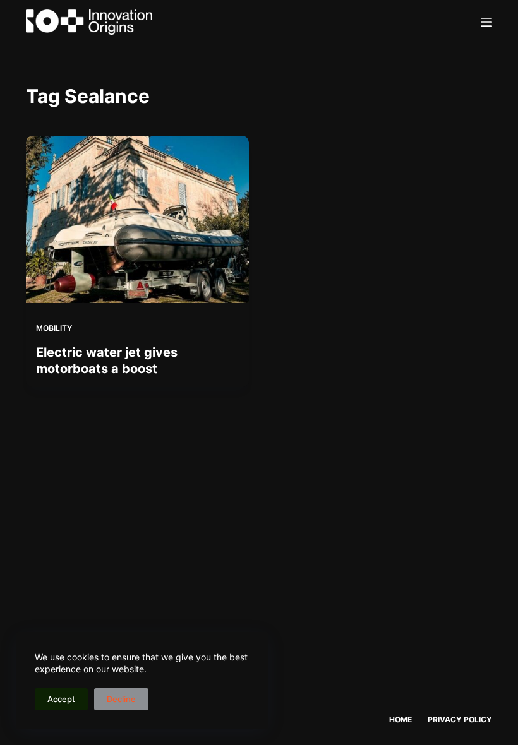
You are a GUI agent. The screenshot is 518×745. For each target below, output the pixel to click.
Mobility (54, 328)
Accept (61, 699)
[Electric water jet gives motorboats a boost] (137, 219)
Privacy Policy (460, 719)
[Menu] (486, 22)
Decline (121, 699)
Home (400, 719)
